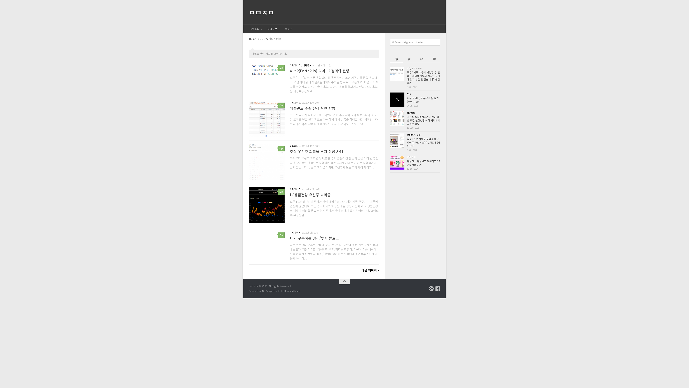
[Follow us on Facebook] (437, 288)
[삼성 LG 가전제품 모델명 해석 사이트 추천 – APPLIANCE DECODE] (397, 140)
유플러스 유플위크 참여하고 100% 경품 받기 (423, 163)
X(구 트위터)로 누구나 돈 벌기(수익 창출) (423, 99)
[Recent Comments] (421, 59)
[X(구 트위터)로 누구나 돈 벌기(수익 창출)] (397, 100)
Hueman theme (292, 291)
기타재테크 (295, 65)
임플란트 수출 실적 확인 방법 (312, 108)
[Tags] (434, 59)
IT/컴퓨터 (254, 29)
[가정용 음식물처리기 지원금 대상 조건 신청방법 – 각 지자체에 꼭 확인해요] (397, 118)
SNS (409, 94)
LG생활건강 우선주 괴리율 (310, 195)
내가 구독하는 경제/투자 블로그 (314, 238)
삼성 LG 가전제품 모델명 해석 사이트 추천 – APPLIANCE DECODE (423, 142)
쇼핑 (419, 135)
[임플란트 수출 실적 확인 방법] (267, 119)
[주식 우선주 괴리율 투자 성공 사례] (267, 162)
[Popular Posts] (409, 59)
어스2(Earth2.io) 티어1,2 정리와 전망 (319, 70)
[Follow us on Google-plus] (431, 288)
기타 (419, 68)
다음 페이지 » (370, 270)
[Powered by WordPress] (263, 291)
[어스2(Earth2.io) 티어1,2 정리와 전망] (267, 70)
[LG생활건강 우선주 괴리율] (267, 205)
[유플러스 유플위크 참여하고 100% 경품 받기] (397, 163)
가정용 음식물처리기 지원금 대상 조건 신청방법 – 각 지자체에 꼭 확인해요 (423, 120)
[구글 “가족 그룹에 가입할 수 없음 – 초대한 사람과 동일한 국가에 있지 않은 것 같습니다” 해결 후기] (397, 74)
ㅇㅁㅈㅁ (261, 12)
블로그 (288, 29)
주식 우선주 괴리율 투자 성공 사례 (316, 151)
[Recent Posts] (396, 59)
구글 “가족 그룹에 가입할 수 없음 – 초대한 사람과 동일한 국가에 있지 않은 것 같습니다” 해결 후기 (423, 78)
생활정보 (272, 29)
